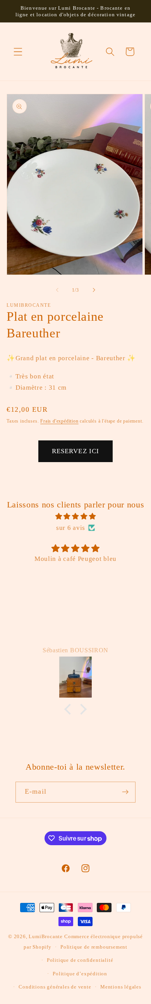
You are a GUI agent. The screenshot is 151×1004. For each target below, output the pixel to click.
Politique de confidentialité (80, 960)
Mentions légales (120, 987)
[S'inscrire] (125, 792)
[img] (75, 516)
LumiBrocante (46, 936)
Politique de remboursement (93, 947)
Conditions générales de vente (55, 987)
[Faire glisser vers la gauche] (57, 290)
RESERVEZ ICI (76, 451)
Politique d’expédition (80, 973)
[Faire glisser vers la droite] (93, 290)
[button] (18, 52)
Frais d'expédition (59, 421)
